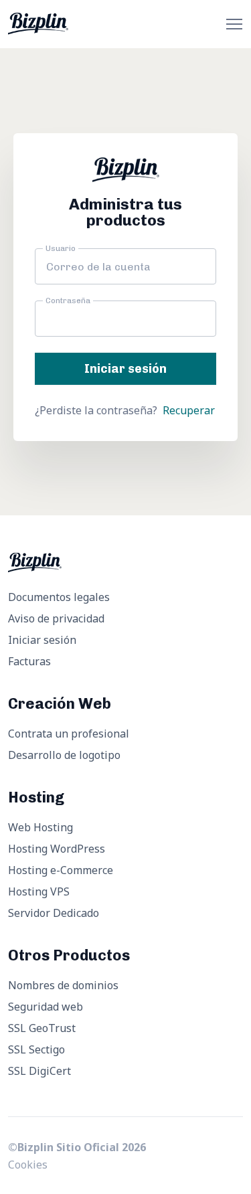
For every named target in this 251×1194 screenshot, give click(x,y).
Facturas (29, 661)
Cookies (28, 1164)
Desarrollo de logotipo (64, 755)
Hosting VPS (39, 891)
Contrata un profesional (68, 733)
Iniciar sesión (42, 639)
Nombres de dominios (63, 985)
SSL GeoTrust (42, 1028)
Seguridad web (45, 1006)
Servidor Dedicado (53, 913)
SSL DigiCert (39, 1070)
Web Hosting (40, 827)
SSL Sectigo (36, 1049)
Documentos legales (59, 597)
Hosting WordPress (56, 848)
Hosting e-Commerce (60, 870)
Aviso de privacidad (56, 618)
